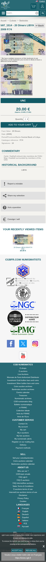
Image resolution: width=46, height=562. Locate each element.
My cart (23, 430)
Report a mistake (15, 184)
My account (23, 427)
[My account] (42, 8)
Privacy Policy (23, 498)
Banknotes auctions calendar (23, 464)
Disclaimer (23, 495)
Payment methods (23, 448)
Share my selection (16, 195)
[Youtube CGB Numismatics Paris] (23, 355)
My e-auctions (23, 433)
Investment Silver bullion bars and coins (23, 383)
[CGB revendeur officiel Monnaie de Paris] (23, 318)
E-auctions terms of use (23, 489)
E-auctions (23, 371)
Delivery (23, 445)
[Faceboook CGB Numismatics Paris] (11, 343)
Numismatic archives (23, 398)
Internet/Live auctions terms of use (23, 492)
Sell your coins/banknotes (23, 458)
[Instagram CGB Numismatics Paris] (35, 343)
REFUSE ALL (31, 550)
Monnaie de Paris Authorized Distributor (23, 377)
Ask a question (14, 207)
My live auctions (23, 436)
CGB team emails (23, 474)
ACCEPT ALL (17, 550)
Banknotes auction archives (23, 389)
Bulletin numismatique (23, 404)
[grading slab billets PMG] (23, 331)
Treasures (23, 395)
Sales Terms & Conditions (23, 486)
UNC (23, 100)
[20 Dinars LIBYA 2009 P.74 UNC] (23, 55)
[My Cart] (33, 8)
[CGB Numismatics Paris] (5, 9)
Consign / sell (14, 219)
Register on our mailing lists (23, 442)
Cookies (23, 501)
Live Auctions (23, 374)
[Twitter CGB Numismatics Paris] (23, 343)
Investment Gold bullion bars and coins (23, 380)
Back (41, 25)
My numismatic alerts (23, 439)
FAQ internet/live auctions (23, 483)
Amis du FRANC (23, 414)
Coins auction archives (23, 386)
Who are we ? (23, 471)
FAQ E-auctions (23, 480)
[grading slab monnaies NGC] (23, 305)
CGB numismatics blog (23, 401)
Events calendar (23, 392)
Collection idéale (23, 411)
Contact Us (23, 424)
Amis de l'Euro (23, 417)
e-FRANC (23, 408)
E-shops (23, 368)
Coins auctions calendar (23, 461)
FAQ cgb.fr (23, 477)
